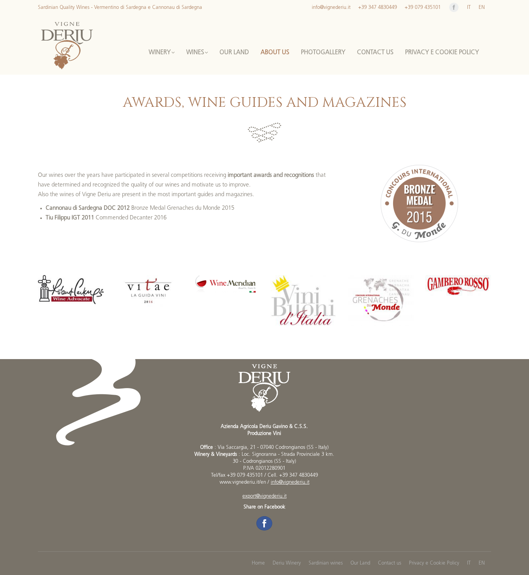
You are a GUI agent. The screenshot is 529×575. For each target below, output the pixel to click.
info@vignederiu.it (290, 482)
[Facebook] (454, 7)
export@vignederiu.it (264, 496)
